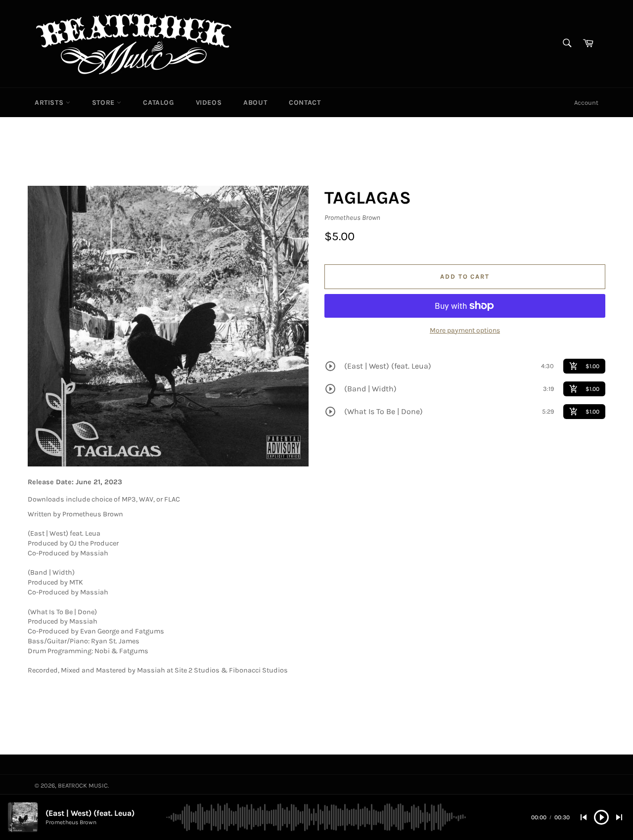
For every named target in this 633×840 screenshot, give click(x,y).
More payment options (465, 330)
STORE (104, 102)
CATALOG (158, 102)
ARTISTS (50, 102)
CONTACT (304, 102)
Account (586, 102)
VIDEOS (209, 102)
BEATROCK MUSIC (83, 785)
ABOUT (255, 102)
